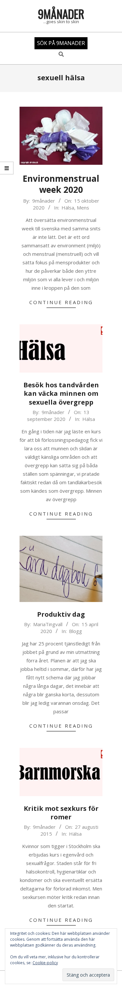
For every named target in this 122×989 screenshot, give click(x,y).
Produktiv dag (61, 614)
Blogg (75, 631)
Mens (83, 207)
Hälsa (67, 207)
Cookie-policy (45, 963)
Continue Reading (61, 302)
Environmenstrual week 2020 (61, 184)
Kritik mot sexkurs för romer (61, 813)
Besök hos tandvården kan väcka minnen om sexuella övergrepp (61, 393)
